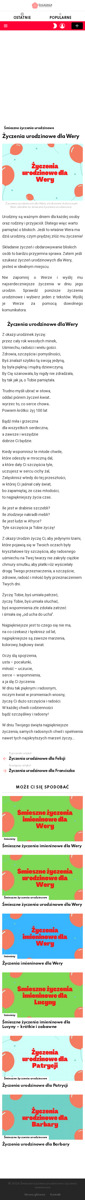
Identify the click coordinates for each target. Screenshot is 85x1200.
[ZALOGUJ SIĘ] (62, 25)
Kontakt (55, 1194)
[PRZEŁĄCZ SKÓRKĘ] (55, 25)
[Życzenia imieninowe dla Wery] (42, 936)
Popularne (60, 18)
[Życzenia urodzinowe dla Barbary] (42, 1117)
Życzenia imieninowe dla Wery (32, 963)
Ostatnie (22, 18)
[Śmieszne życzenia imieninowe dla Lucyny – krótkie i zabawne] (42, 995)
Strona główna (34, 1194)
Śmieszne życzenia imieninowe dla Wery (42, 846)
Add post (77, 25)
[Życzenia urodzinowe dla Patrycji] (42, 1058)
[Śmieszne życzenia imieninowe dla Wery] (42, 818)
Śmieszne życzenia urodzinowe (25, 897)
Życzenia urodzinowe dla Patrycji (35, 1085)
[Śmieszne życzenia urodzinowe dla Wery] (42, 877)
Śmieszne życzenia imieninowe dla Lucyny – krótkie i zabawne (36, 1024)
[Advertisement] (42, 75)
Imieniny (9, 839)
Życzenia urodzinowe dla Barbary (35, 1144)
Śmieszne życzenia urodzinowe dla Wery (42, 905)
